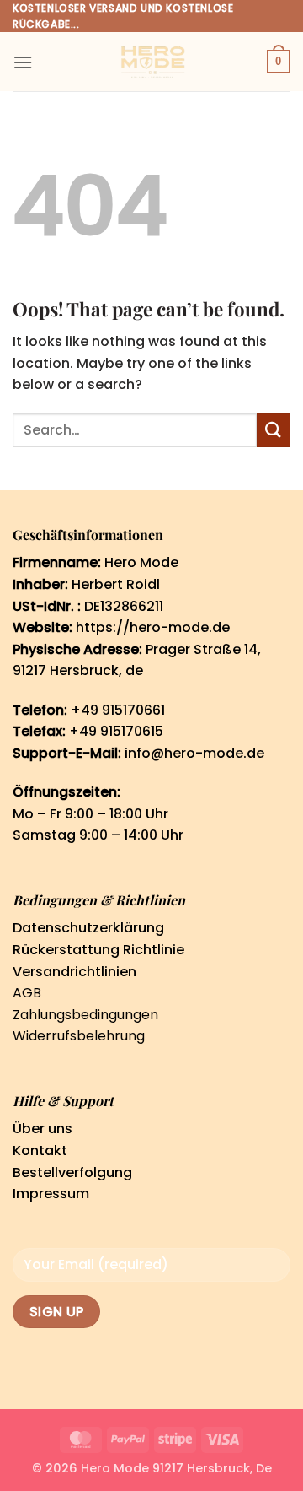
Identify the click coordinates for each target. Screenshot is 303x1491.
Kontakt (40, 1150)
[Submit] (273, 429)
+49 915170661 (118, 710)
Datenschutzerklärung (88, 927)
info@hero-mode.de (194, 753)
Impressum (51, 1193)
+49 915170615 (116, 731)
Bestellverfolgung (72, 1172)
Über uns (42, 1128)
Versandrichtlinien (74, 971)
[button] (23, 62)
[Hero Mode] (151, 61)
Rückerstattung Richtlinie (98, 949)
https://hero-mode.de (153, 627)
